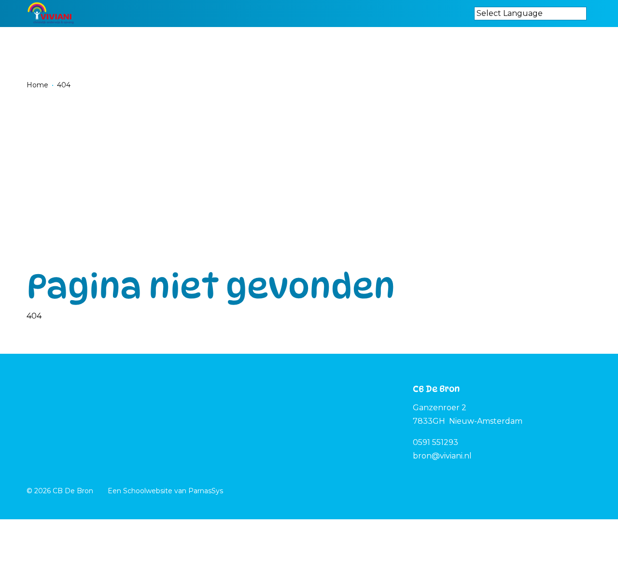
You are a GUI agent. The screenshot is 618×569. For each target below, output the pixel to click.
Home (37, 85)
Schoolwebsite (147, 490)
